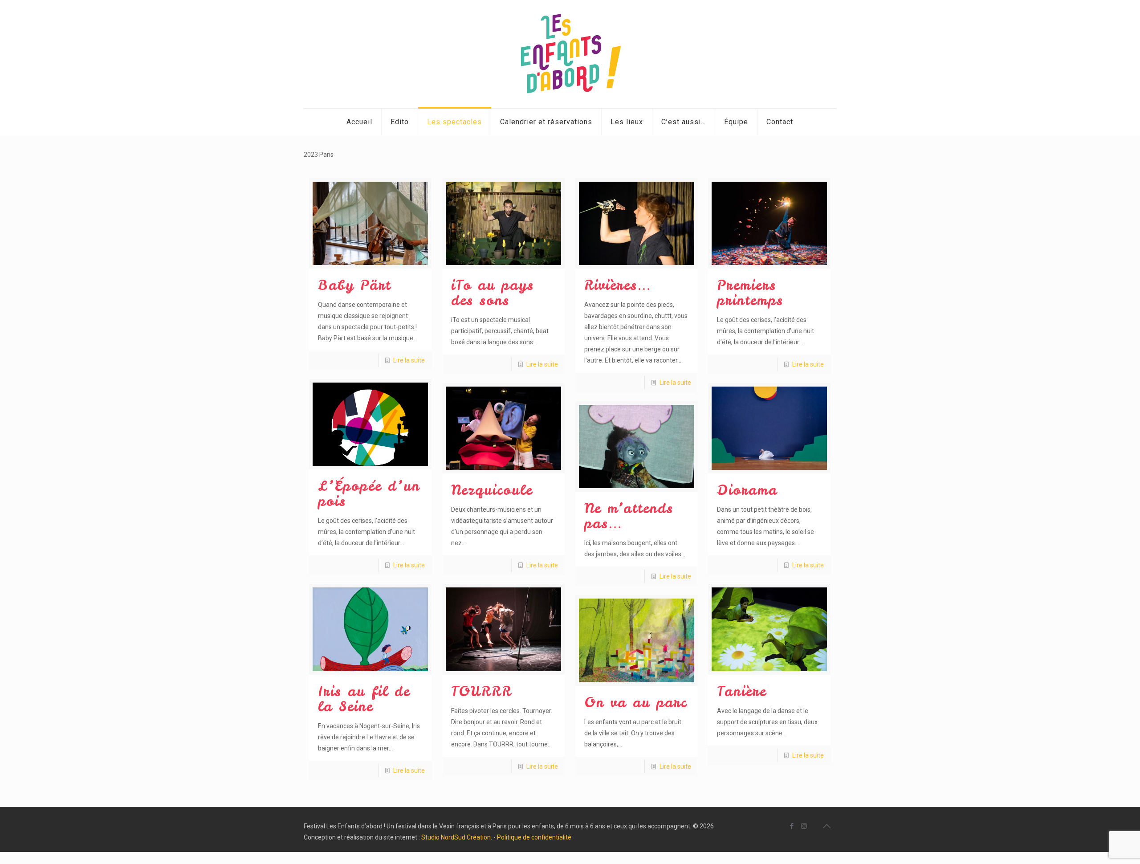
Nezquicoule (492, 490)
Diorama (747, 490)
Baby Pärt (354, 285)
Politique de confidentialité (534, 837)
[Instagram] (804, 826)
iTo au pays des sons (492, 292)
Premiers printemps (750, 292)
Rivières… (617, 285)
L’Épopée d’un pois (369, 493)
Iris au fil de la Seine (364, 698)
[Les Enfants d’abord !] (570, 54)
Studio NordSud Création (456, 837)
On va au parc (635, 702)
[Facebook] (792, 826)
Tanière (741, 691)
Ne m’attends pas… (628, 515)
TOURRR (481, 691)
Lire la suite (409, 360)
